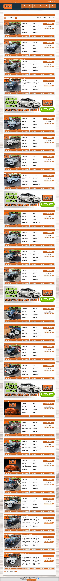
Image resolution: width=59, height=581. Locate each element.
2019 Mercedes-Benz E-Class (16, 553)
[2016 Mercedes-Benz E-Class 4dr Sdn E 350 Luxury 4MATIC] (12, 541)
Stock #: (23, 23)
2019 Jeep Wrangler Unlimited (14, 458)
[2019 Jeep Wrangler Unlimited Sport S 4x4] (12, 465)
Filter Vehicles (29, 15)
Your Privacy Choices (34, 578)
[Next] (16, 18)
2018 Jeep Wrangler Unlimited (15, 439)
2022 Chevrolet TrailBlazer (14, 173)
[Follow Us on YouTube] (50, 1)
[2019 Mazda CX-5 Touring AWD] (12, 503)
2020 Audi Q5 (14, 21)
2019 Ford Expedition (12, 230)
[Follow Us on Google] (52, 1)
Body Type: (35, 28)
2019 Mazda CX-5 (11, 496)
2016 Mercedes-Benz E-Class (18, 534)
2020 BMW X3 (14, 59)
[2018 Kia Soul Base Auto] (12, 484)
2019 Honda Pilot (10, 363)
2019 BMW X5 (14, 116)
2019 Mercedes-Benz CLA (16, 515)
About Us (27, 577)
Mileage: (23, 32)
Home (25, 577)
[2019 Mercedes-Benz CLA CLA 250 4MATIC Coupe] (12, 522)
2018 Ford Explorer (11, 249)
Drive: (34, 26)
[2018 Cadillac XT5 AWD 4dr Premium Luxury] (12, 161)
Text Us (50, 36)
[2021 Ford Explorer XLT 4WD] (12, 313)
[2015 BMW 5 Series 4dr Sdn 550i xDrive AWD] (12, 47)
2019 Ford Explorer (11, 268)
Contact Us (30, 577)
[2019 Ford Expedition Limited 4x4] (12, 237)
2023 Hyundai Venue (11, 401)
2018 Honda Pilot (11, 344)
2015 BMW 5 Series (14, 40)
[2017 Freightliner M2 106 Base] (12, 332)
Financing (42, 36)
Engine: (34, 23)
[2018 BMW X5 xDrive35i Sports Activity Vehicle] (12, 85)
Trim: (23, 50)
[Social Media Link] (54, 1)
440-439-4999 (25, 0)
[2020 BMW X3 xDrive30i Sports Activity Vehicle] (12, 66)
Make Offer (34, 36)
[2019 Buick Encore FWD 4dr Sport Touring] (12, 142)
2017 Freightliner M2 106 (12, 325)
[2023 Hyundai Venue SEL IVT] (12, 408)
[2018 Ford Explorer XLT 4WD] (12, 256)
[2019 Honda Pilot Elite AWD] (12, 370)
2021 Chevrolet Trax (12, 211)
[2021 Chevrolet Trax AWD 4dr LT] (12, 218)
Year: (23, 26)
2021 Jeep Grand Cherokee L (14, 420)
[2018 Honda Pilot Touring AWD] (12, 351)
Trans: (34, 25)
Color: (34, 29)
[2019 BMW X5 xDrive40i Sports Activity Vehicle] (12, 123)
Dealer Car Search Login (23, 578)
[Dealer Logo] (7, 6)
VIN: (22, 25)
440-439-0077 (33, 0)
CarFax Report (8, 36)
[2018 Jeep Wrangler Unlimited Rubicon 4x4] (12, 446)
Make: (23, 28)
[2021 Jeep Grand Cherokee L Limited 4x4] (12, 427)
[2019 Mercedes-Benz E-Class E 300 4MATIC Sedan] (12, 560)
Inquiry (17, 36)
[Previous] (5, 18)
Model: (23, 29)
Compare (49, 26)
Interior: (34, 32)
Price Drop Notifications (48, 28)
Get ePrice (48, 556)
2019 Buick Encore (14, 135)
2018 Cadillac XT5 (14, 154)
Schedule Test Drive (25, 36)
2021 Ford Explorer (11, 306)
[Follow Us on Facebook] (49, 1)
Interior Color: (35, 50)
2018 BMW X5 (14, 78)
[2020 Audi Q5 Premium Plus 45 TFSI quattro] (12, 28)
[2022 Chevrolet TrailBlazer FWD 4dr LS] (12, 180)
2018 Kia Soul (10, 477)
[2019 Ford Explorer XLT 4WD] (12, 275)
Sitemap (31, 578)
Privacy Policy (33, 577)
